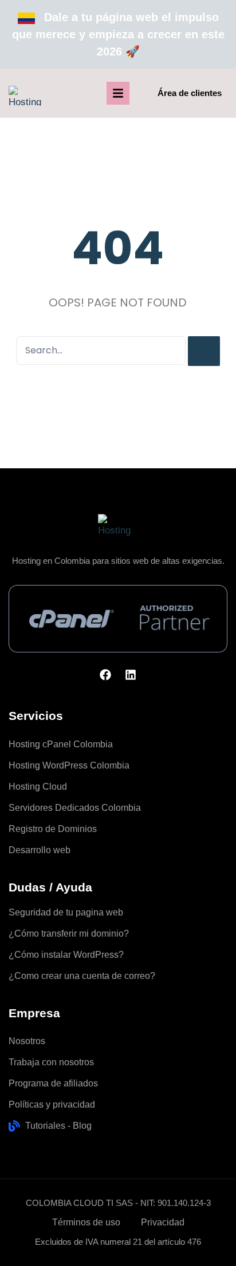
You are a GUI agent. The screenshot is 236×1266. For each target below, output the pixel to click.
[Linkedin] (130, 675)
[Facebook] (105, 675)
